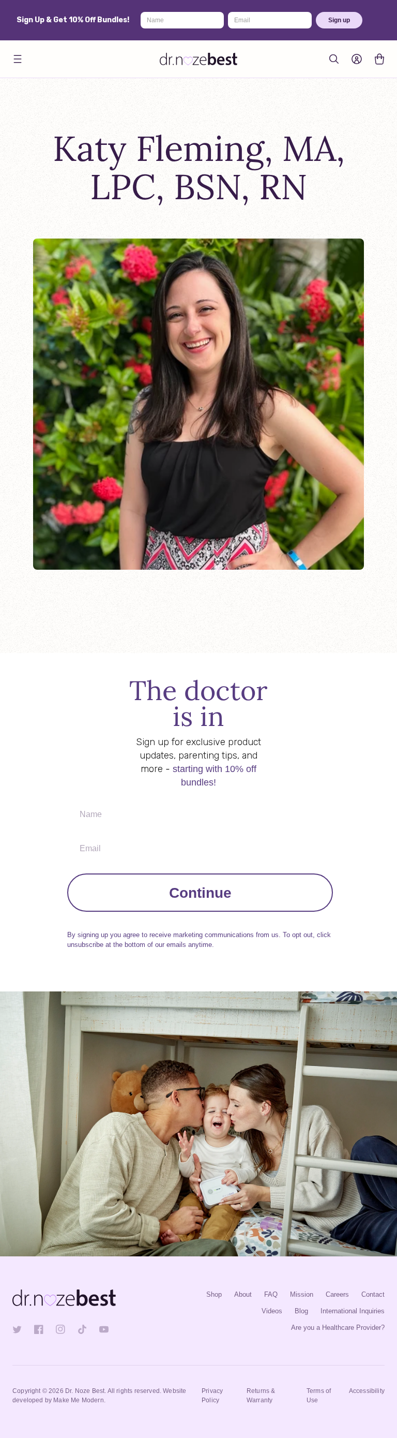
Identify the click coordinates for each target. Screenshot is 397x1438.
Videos (272, 1311)
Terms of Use (319, 1395)
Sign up (339, 20)
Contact (373, 1294)
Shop (214, 1294)
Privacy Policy (212, 1395)
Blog (301, 1311)
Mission (301, 1294)
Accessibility (367, 1391)
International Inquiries (352, 1311)
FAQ (271, 1294)
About (243, 1294)
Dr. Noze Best (84, 1391)
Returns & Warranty (261, 1395)
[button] (17, 59)
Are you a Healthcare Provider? (338, 1327)
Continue (200, 892)
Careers (337, 1294)
